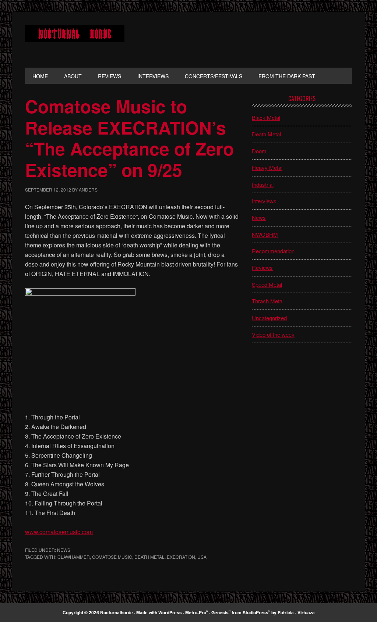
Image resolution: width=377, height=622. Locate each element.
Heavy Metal (267, 167)
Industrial (263, 184)
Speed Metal (267, 284)
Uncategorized (269, 318)
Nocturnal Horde (74, 39)
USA (202, 557)
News (63, 550)
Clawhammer (73, 557)
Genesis (220, 612)
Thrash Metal (267, 301)
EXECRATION (181, 557)
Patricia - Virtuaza (296, 612)
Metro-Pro (195, 612)
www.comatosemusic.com (59, 532)
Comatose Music (112, 557)
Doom (259, 151)
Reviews (262, 267)
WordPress (170, 612)
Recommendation (273, 251)
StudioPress (255, 612)
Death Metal (149, 557)
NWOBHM (265, 234)
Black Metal (266, 117)
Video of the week (273, 334)
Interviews (264, 201)
